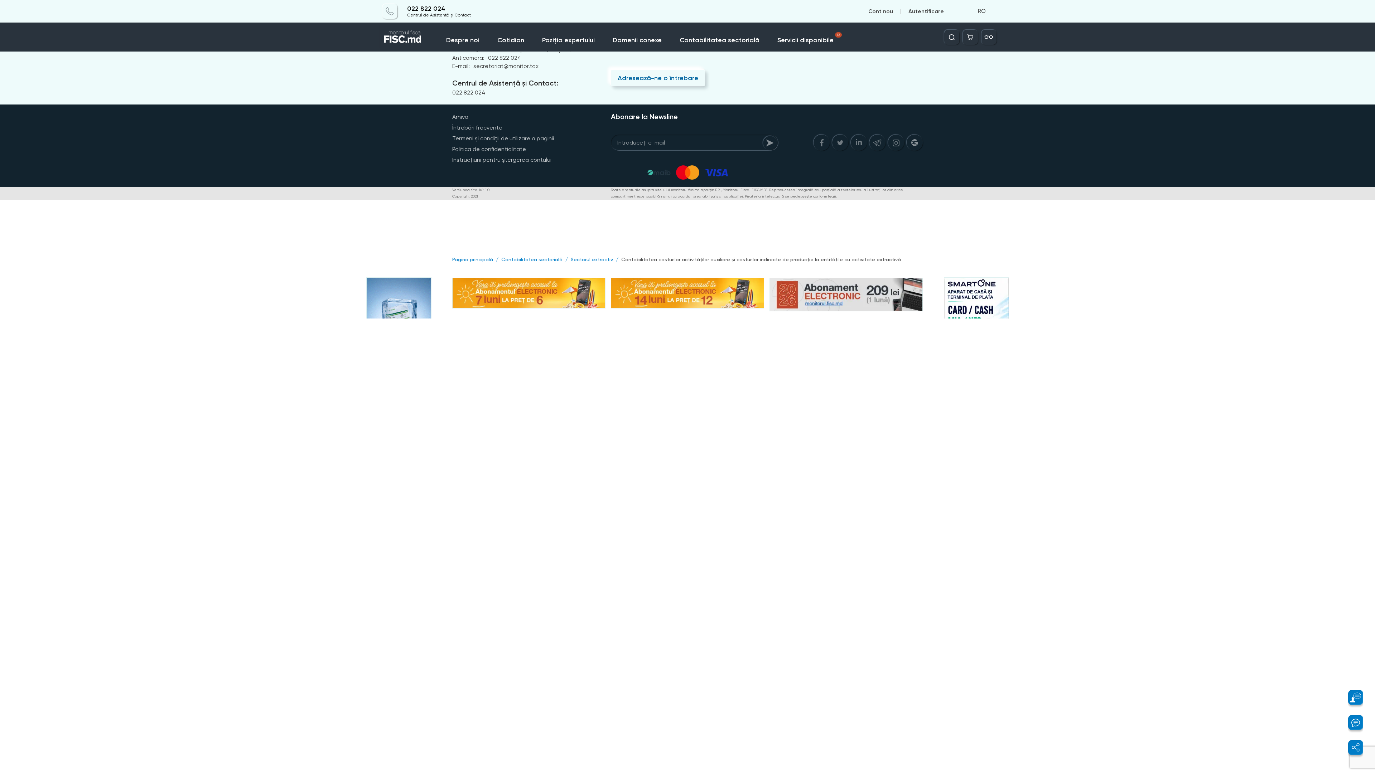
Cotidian (510, 40)
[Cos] (970, 37)
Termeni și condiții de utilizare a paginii (503, 138)
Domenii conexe (637, 40)
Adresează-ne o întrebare (658, 78)
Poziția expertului (568, 40)
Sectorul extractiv (592, 259)
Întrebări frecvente (477, 127)
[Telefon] (389, 11)
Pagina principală (472, 259)
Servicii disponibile (808, 38)
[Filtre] (989, 37)
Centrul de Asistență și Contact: (505, 83)
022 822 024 (426, 9)
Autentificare (926, 11)
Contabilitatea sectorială (719, 40)
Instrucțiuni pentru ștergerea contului (501, 159)
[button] (1351, 697)
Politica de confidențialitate (489, 149)
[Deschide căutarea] (951, 37)
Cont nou (880, 11)
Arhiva (460, 116)
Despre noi (462, 40)
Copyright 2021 (465, 196)
